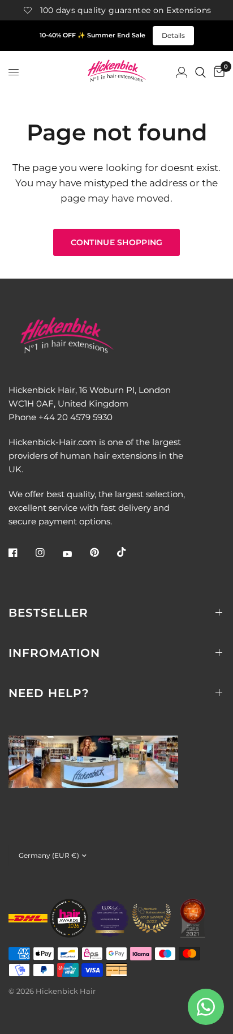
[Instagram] (48, 552)
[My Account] (181, 72)
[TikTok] (129, 552)
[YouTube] (75, 554)
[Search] (200, 72)
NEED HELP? (48, 693)
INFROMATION (54, 653)
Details (173, 35)
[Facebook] (20, 552)
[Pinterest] (102, 552)
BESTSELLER (48, 612)
